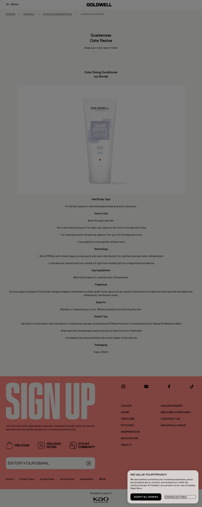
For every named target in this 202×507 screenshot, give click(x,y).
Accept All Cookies (146, 497)
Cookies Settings (176, 497)
